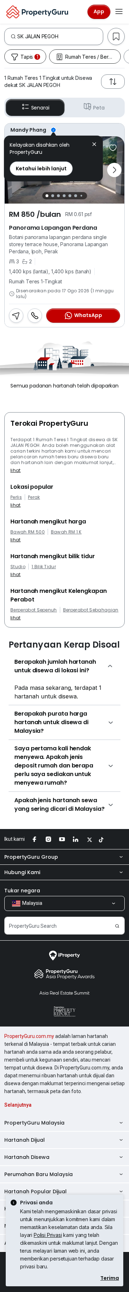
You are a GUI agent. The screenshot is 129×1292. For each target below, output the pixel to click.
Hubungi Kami (22, 872)
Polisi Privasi (48, 1235)
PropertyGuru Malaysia (34, 1122)
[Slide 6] (75, 195)
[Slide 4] (64, 195)
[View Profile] (64, 129)
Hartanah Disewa (26, 1157)
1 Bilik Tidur (44, 567)
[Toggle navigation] (119, 11)
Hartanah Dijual (24, 1140)
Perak (34, 497)
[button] (94, 145)
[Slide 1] (47, 195)
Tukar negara (22, 890)
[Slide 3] (58, 195)
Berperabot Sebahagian (91, 610)
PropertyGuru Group (31, 856)
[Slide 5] (69, 195)
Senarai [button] (40, 107)
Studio (17, 567)
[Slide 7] (81, 195)
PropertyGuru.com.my (29, 1036)
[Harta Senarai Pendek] (113, 147)
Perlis (16, 497)
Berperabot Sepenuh (33, 610)
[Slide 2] (52, 195)
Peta (98, 107)
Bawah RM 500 (27, 532)
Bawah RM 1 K (66, 532)
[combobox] (60, 36)
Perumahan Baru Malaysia (38, 1174)
